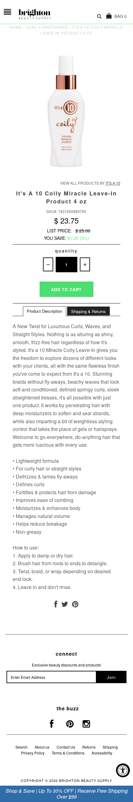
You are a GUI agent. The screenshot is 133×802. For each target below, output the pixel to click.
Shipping (110, 747)
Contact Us (66, 747)
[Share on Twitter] (64, 605)
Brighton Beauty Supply (85, 780)
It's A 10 (112, 183)
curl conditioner (47, 27)
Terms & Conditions (68, 752)
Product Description (44, 311)
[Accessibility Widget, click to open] (123, 770)
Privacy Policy (33, 752)
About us (42, 747)
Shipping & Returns (88, 311)
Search (21, 747)
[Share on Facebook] (55, 605)
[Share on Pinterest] (75, 605)
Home (16, 27)
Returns (89, 747)
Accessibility (102, 752)
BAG (119, 16)
